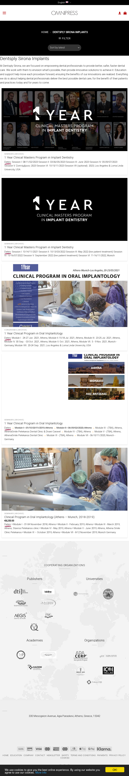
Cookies (64, 758)
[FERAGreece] (21, 655)
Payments (102, 755)
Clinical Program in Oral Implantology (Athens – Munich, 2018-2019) (49, 517)
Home (44, 32)
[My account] (119, 12)
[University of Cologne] (81, 594)
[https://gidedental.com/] (108, 656)
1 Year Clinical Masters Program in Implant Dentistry (38, 157)
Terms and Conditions (83, 755)
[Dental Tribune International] (20, 592)
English (61, 2)
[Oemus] (48, 603)
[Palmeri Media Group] (48, 615)
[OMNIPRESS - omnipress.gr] (64, 13)
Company (29, 755)
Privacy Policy (117, 755)
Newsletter (53, 755)
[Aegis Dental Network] (21, 615)
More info (40, 772)
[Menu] (4, 13)
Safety (65, 755)
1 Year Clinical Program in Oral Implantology (33, 333)
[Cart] (125, 12)
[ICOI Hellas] (108, 670)
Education (16, 755)
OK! (115, 770)
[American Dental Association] (80, 656)
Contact (40, 755)
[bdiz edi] (80, 671)
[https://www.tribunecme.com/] (94, 682)
